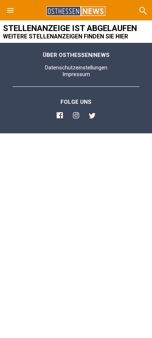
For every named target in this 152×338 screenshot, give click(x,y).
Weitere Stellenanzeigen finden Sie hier (65, 36)
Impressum (76, 74)
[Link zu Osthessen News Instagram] (76, 116)
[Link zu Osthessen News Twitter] (92, 116)
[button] (10, 10)
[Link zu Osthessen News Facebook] (59, 116)
